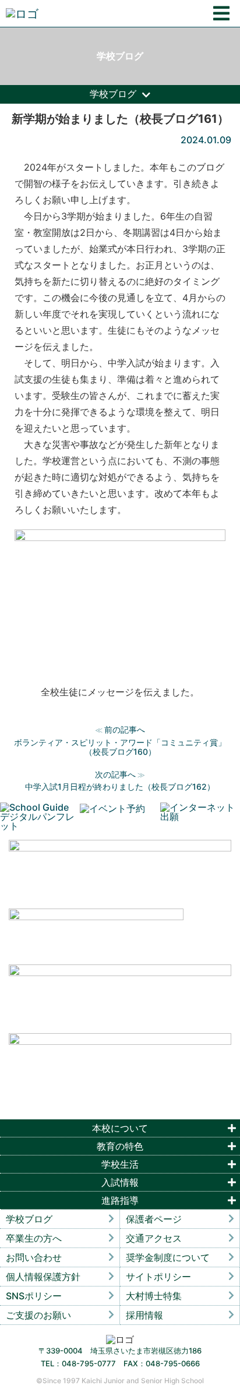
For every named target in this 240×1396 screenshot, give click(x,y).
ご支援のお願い (38, 1315)
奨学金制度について (168, 1257)
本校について (120, 1128)
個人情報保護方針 (43, 1276)
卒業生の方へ (34, 1238)
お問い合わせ (34, 1257)
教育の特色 (120, 1146)
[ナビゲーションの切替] (221, 13)
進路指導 (120, 1200)
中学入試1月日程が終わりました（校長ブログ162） (120, 786)
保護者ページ (154, 1219)
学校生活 (120, 1164)
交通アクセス (154, 1238)
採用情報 (144, 1315)
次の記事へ (115, 774)
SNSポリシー (34, 1296)
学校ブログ (29, 1219)
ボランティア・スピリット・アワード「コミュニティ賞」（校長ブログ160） (120, 747)
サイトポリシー (158, 1276)
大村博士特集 (154, 1296)
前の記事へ (124, 729)
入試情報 (120, 1182)
